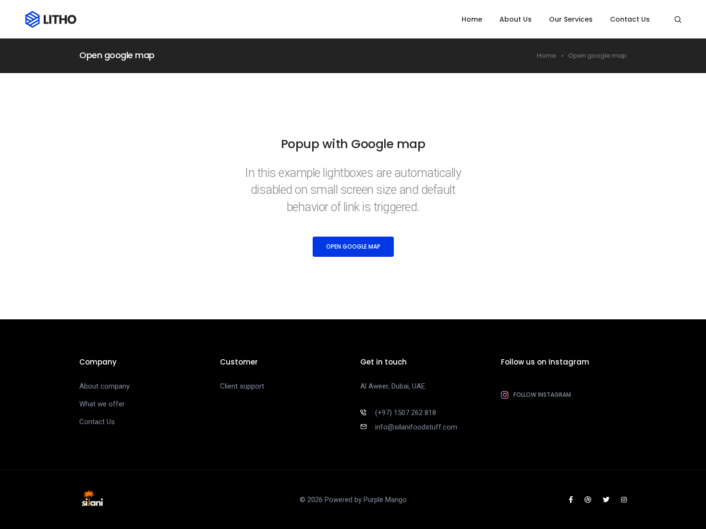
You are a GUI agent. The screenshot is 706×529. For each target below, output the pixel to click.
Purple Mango (385, 499)
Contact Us (630, 19)
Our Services (571, 19)
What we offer (102, 404)
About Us (515, 19)
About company (104, 386)
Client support (242, 386)
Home (472, 19)
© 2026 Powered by (332, 499)
